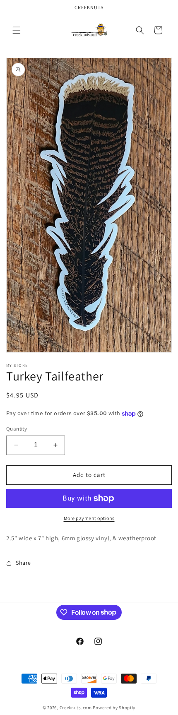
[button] (16, 30)
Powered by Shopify (114, 707)
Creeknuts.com (76, 707)
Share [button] (23, 562)
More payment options (89, 518)
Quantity (16, 428)
